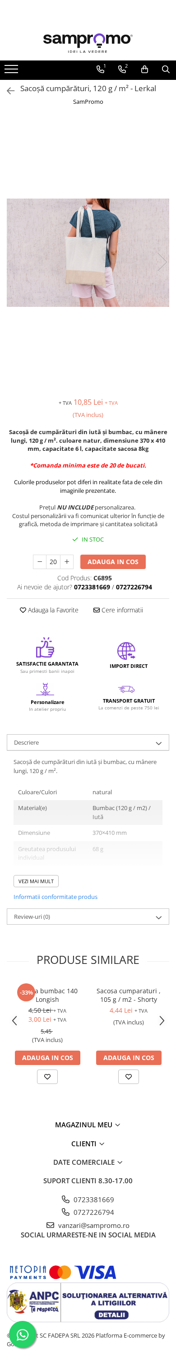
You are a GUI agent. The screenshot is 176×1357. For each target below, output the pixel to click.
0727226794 (93, 1212)
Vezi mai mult (36, 881)
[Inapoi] (7, 91)
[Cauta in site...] (166, 69)
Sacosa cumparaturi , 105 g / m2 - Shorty (129, 995)
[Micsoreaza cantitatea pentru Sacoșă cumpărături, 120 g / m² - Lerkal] (39, 562)
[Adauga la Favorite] (47, 1077)
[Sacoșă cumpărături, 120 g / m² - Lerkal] (88, 253)
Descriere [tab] (26, 742)
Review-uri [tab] (32, 916)
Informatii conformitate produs (55, 897)
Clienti (84, 1143)
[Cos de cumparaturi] (144, 69)
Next (162, 262)
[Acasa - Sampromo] (88, 43)
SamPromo (88, 101)
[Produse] (12, 72)
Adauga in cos (113, 561)
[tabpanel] (88, 253)
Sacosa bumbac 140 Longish (48, 995)
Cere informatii (121, 610)
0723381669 (93, 1199)
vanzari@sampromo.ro (93, 1225)
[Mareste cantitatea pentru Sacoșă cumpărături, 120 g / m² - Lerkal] (67, 562)
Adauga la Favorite (52, 610)
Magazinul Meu (84, 1124)
